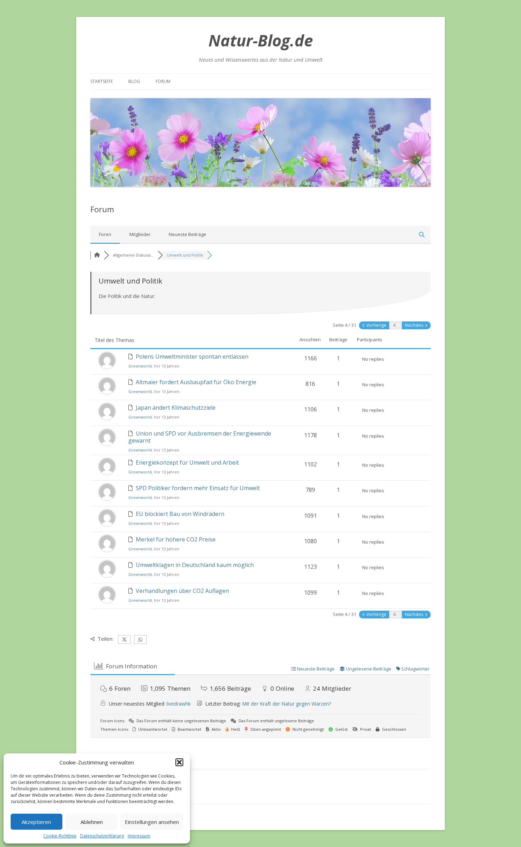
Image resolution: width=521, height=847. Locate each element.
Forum (163, 81)
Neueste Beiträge (187, 234)
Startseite (101, 81)
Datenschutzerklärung (102, 836)
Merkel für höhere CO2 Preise (175, 539)
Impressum (139, 836)
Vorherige (375, 325)
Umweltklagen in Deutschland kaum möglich (195, 565)
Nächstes (414, 325)
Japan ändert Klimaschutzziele (175, 407)
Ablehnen (91, 821)
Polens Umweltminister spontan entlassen (192, 356)
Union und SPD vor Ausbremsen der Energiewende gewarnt (199, 437)
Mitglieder (140, 234)
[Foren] (97, 255)
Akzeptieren (36, 821)
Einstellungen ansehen (152, 821)
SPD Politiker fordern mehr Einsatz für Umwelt (198, 488)
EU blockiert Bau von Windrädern (180, 514)
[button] (179, 762)
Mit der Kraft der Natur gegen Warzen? (286, 703)
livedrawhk (179, 703)
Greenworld (140, 366)
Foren (105, 234)
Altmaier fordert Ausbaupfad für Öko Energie (196, 382)
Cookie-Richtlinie (60, 836)
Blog (134, 81)
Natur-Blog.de (260, 40)
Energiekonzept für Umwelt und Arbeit (187, 462)
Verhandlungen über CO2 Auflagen (182, 591)
